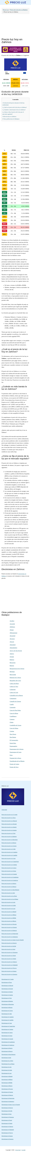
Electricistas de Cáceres (7, 1010)
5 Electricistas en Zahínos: (9, 116)
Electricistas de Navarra (7, 1089)
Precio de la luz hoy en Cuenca (9, 868)
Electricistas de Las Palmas (8, 1064)
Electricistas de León (6, 1067)
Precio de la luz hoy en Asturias (9, 830)
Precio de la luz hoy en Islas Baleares (10, 889)
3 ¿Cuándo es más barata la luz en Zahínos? (14, 109)
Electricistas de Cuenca (7, 1032)
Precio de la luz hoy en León (8, 902)
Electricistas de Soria (6, 1114)
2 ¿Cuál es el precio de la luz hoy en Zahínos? (14, 107)
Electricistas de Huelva (7, 1048)
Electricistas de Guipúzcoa (8, 1045)
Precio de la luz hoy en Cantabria (9, 852)
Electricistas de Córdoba (7, 1029)
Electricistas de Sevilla (7, 1111)
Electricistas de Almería (7, 991)
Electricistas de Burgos (7, 1007)
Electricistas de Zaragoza (7, 1139)
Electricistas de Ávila (7, 998)
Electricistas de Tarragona (8, 1117)
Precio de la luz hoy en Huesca (9, 886)
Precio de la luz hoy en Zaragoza (9, 974)
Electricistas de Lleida (7, 1070)
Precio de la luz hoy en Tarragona (10, 952)
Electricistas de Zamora (7, 1136)
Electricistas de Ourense (7, 1092)
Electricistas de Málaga (7, 1079)
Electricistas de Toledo (7, 1123)
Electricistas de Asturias (7, 995)
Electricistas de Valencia (7, 1126)
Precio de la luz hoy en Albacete (9, 821)
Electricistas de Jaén (6, 1057)
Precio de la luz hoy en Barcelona (10, 839)
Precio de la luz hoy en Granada (9, 874)
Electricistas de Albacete (7, 985)
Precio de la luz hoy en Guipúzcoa (10, 880)
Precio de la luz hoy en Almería (9, 827)
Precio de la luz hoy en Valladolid (10, 965)
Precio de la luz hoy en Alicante (9, 824)
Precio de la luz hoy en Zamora (9, 971)
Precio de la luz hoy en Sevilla (9, 946)
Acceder (23, 1150)
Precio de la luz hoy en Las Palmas (10, 899)
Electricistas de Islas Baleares (8, 1054)
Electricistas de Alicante (7, 988)
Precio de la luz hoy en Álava (9, 817)
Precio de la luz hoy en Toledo (9, 958)
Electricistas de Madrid (7, 1076)
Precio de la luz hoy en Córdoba (9, 864)
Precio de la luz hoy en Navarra (9, 924)
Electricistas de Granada (7, 1038)
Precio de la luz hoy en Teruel (9, 955)
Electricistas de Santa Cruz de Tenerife (11, 1104)
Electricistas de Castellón (7, 1020)
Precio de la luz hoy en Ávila (8, 833)
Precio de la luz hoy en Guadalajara (10, 877)
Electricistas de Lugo (7, 1073)
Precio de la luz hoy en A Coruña (9, 814)
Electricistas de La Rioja (7, 1060)
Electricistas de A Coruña (8, 979)
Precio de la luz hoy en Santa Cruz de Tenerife (13, 940)
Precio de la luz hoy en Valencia (9, 962)
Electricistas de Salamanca (8, 1101)
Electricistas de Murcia (7, 1085)
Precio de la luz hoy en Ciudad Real (10, 861)
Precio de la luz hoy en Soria (8, 949)
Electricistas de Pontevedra (8, 1098)
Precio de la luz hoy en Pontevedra (10, 933)
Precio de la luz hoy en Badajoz (19, 10)
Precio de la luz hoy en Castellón (9, 855)
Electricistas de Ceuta (7, 1023)
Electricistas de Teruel (7, 1120)
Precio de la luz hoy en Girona (9, 871)
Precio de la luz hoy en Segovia (9, 943)
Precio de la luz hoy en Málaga (9, 915)
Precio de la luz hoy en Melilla (9, 918)
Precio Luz (6, 10)
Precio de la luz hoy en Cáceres (9, 846)
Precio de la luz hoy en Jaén (8, 893)
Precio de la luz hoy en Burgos (9, 842)
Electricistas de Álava (7, 982)
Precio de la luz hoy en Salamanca (10, 936)
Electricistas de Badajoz (7, 1001)
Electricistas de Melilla (7, 1082)
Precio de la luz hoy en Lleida (9, 905)
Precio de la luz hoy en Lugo (8, 908)
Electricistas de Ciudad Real (8, 1026)
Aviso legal (4, 809)
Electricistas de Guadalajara (8, 1042)
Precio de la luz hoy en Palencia (9, 930)
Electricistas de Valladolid (8, 1129)
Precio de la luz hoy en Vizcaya (9, 968)
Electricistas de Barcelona (8, 1004)
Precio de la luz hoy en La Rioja (9, 896)
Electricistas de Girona (7, 1035)
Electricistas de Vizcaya (7, 1132)
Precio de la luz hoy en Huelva (9, 883)
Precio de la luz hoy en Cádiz (8, 849)
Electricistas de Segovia (7, 1107)
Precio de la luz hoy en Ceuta (8, 858)
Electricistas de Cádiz (7, 1013)
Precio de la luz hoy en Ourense (9, 927)
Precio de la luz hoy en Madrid (9, 911)
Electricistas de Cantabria (8, 1017)
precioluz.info (15, 2)
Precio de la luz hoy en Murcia (9, 921)
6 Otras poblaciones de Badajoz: (11, 119)
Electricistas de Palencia (7, 1095)
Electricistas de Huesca (7, 1051)
